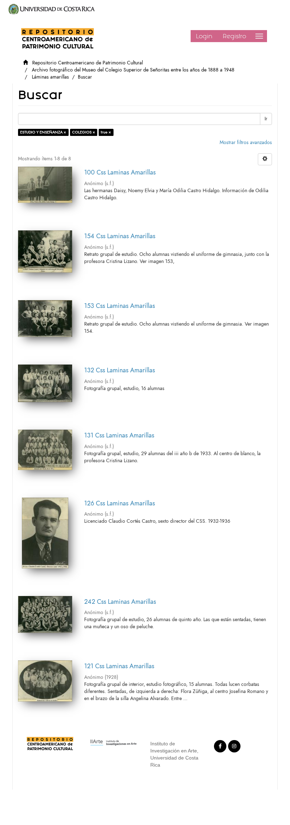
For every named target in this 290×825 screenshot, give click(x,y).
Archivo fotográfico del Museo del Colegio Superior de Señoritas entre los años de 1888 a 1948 (133, 70)
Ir (266, 118)
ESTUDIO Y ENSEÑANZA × (43, 132)
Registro (234, 36)
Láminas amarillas (50, 77)
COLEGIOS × (83, 132)
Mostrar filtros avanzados (246, 142)
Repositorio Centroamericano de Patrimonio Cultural (87, 62)
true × (106, 132)
